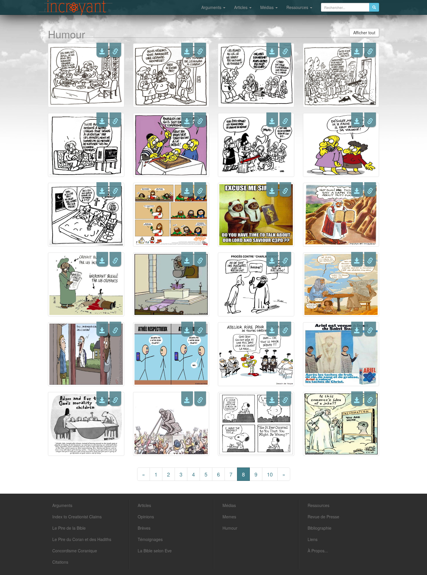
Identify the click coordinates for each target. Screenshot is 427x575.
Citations (60, 562)
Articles (241, 7)
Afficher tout (364, 32)
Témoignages (150, 539)
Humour (230, 528)
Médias (267, 7)
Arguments (212, 7)
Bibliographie (319, 528)
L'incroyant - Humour (75, 8)
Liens (312, 539)
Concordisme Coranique (74, 550)
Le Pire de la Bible (69, 528)
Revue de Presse (323, 517)
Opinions (146, 517)
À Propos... (318, 550)
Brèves (144, 528)
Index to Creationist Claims (77, 517)
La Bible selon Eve (155, 550)
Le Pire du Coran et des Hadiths (81, 539)
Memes (229, 517)
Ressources (297, 7)
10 (270, 474)
